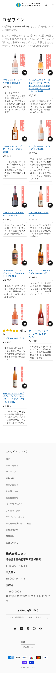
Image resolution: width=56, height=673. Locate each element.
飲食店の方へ (12, 491)
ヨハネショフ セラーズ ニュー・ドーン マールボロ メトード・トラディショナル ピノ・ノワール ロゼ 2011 (39, 85)
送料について (12, 530)
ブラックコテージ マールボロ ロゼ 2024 (13, 81)
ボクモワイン (31, 667)
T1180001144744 (16, 565)
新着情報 (10, 478)
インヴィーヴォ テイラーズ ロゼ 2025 (39, 147)
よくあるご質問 (13, 510)
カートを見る (12, 465)
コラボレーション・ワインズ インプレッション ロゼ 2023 (13, 273)
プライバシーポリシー (16, 517)
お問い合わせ (12, 485)
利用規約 (10, 536)
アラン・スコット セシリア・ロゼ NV (13, 214)
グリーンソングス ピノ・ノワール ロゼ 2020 (38, 334)
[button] (3, 5)
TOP (8, 459)
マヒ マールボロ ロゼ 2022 (39, 214)
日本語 (26, 647)
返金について (12, 542)
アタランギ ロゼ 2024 (13, 338)
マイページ (11, 472)
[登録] (47, 618)
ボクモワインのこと (15, 504)
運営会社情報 (12, 497)
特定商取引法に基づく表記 (18, 523)
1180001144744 (15, 578)
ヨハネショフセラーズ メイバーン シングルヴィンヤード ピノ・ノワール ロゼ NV (13, 397)
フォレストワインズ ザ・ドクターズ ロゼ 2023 (12, 149)
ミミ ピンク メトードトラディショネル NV (40, 271)
